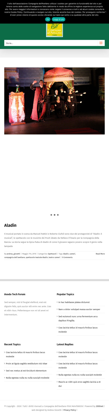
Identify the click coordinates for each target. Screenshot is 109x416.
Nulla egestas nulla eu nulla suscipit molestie (27, 378)
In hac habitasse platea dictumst (74, 302)
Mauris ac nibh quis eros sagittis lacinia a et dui (79, 384)
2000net (99, 406)
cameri (72, 254)
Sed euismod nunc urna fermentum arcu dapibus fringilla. (78, 318)
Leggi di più (58, 19)
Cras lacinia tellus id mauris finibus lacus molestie (78, 329)
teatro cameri (54, 257)
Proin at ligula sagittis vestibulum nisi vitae (26, 363)
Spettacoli (52, 254)
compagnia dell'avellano (14, 257)
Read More (100, 254)
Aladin (10, 225)
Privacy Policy (69, 410)
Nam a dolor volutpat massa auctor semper (79, 309)
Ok (48, 19)
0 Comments (67, 257)
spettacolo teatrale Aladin (37, 257)
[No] (105, 11)
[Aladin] (54, 100)
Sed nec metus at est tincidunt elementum (26, 370)
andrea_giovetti (13, 254)
